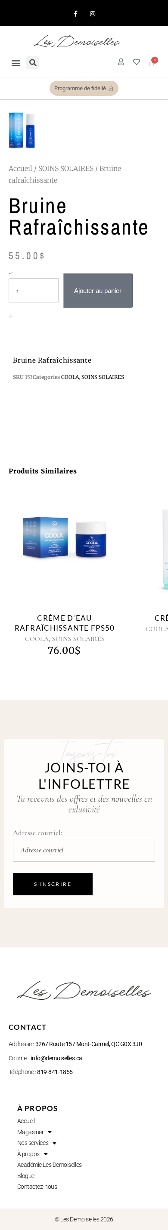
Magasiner (30, 1132)
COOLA (37, 639)
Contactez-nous (37, 1186)
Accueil (20, 168)
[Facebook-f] (75, 13)
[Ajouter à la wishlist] (75, 553)
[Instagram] (92, 13)
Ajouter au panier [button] (55, 550)
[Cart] (151, 63)
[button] (16, 63)
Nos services (33, 1142)
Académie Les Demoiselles (49, 1164)
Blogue (25, 1175)
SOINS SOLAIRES (65, 168)
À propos (28, 1154)
